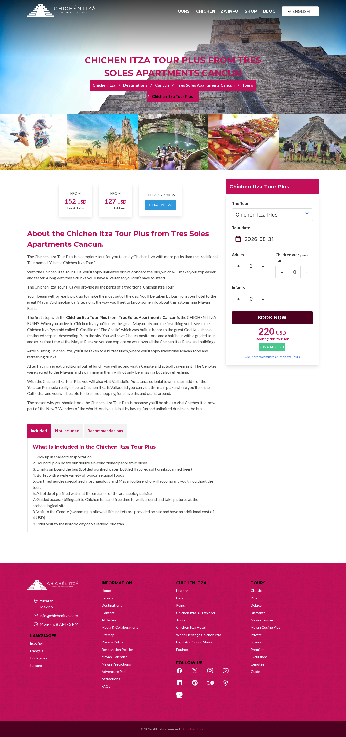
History (182, 590)
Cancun (162, 85)
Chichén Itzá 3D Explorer (195, 612)
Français (36, 651)
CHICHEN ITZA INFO (217, 11)
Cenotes (257, 664)
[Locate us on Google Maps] (228, 685)
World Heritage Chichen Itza (198, 635)
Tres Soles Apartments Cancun (206, 85)
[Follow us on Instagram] (213, 673)
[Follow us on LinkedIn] (182, 685)
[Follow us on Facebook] (182, 673)
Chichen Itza (104, 85)
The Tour (240, 203)
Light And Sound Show (194, 642)
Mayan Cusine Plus (265, 627)
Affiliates (109, 620)
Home (106, 590)
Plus (254, 598)
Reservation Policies (118, 649)
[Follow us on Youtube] (228, 673)
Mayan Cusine (262, 620)
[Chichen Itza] (61, 10)
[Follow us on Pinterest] (197, 685)
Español (36, 643)
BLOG (269, 11)
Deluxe (256, 605)
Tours (247, 85)
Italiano (36, 665)
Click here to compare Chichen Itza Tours (272, 357)
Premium (257, 649)
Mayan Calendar (114, 657)
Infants (238, 287)
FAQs (106, 686)
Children (291, 257)
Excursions (259, 657)
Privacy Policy (112, 642)
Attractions (111, 679)
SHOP (251, 11)
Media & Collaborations (120, 627)
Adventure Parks (115, 671)
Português (38, 658)
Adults (238, 254)
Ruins (180, 605)
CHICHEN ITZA (191, 583)
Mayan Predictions (116, 664)
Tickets (108, 598)
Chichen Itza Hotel (191, 627)
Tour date (241, 227)
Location (183, 598)
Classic (256, 590)
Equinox (182, 649)
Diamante (258, 612)
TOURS (182, 11)
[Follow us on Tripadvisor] (213, 685)
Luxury (256, 642)
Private (256, 635)
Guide (255, 671)
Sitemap (108, 635)
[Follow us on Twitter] (197, 673)
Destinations (135, 85)
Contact (108, 612)
